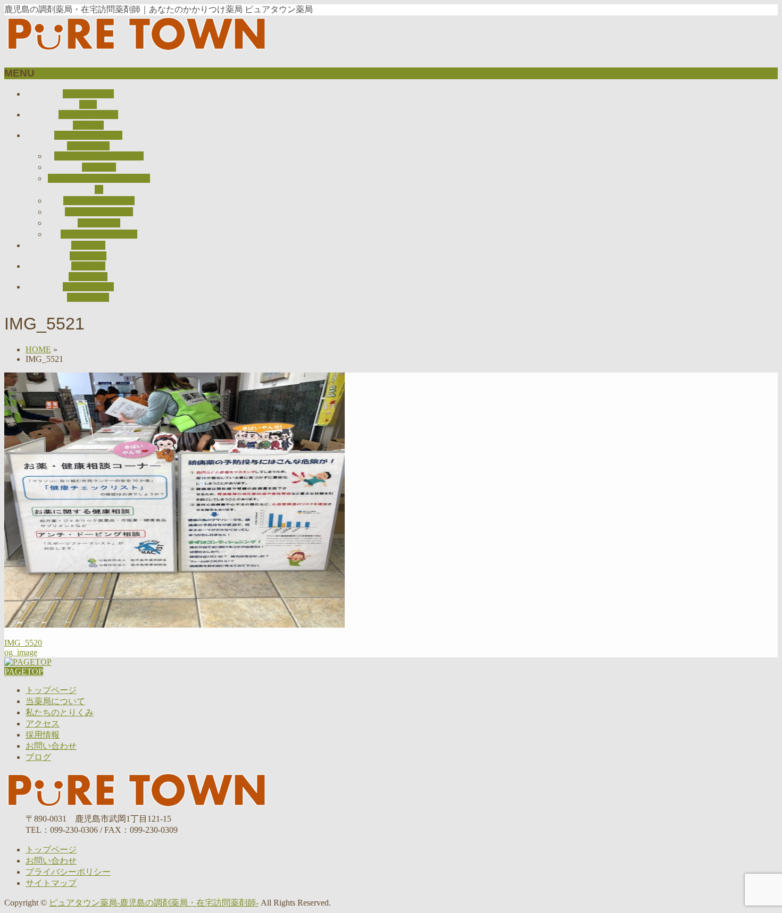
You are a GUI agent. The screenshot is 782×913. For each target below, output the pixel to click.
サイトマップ (51, 882)
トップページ (51, 690)
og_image (20, 652)
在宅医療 (99, 167)
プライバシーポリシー (68, 871)
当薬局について (55, 701)
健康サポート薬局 (99, 211)
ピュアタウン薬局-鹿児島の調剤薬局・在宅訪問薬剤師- (154, 902)
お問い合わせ (51, 745)
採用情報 (43, 734)
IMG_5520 (23, 642)
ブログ (38, 757)
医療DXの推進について (99, 155)
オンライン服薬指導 (99, 234)
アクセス (43, 723)
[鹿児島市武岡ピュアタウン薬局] (137, 52)
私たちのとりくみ (60, 712)
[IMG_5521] (174, 624)
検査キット (99, 222)
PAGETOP (23, 671)
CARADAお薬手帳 (99, 200)
